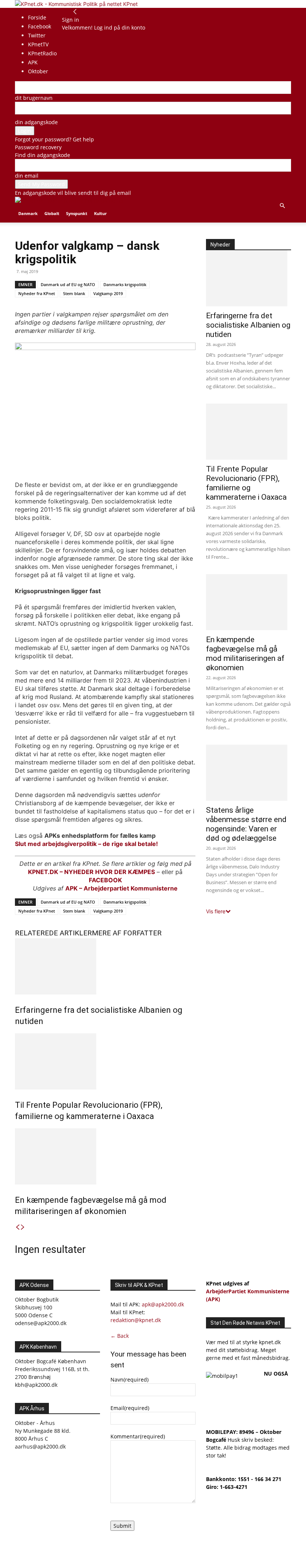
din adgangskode (36, 122)
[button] (282, 205)
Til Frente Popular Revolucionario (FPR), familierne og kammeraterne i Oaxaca (246, 483)
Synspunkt (76, 213)
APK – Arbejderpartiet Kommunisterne (121, 888)
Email (129, 1407)
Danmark (28, 213)
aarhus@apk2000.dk (40, 1446)
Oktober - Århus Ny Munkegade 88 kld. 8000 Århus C (43, 1430)
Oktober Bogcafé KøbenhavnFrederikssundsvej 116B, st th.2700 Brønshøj (52, 1369)
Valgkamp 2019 (108, 293)
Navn (129, 1379)
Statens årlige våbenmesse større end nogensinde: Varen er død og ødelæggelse (246, 824)
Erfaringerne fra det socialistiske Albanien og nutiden (248, 325)
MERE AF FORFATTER (127, 933)
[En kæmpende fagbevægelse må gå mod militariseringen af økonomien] (105, 1156)
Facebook (39, 26)
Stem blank (74, 293)
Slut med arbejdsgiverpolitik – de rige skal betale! (86, 843)
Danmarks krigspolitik (124, 284)
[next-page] (22, 1227)
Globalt (51, 213)
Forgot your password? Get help (54, 139)
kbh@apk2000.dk (36, 1384)
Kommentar (137, 1436)
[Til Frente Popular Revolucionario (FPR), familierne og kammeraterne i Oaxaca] (105, 1061)
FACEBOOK (105, 880)
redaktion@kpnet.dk (135, 1320)
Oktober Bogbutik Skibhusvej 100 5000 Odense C (37, 1307)
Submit (122, 1525)
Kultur (100, 213)
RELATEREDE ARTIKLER (53, 933)
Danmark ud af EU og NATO (68, 284)
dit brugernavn (34, 97)
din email (26, 175)
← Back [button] (119, 1335)
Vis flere (215, 911)
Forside (37, 17)
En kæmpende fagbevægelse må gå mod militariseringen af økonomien (245, 653)
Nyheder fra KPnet (36, 293)
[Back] (75, 11)
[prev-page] (17, 1227)
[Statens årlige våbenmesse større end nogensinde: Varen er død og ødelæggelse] (248, 773)
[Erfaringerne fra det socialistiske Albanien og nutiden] (105, 966)
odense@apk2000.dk (40, 1323)
